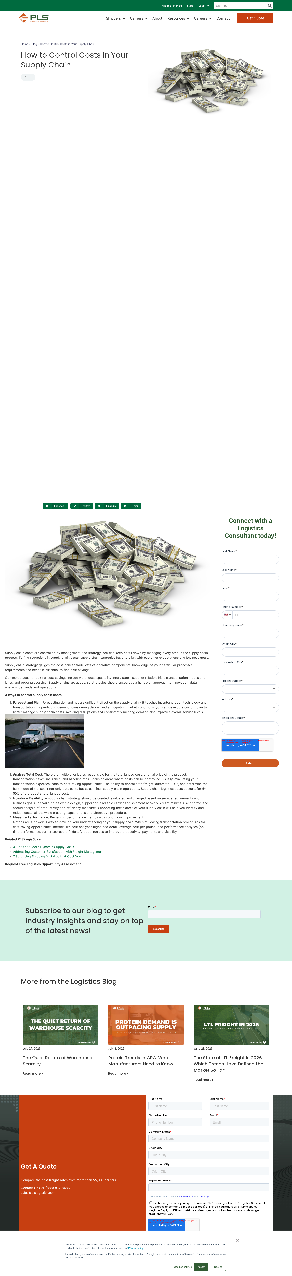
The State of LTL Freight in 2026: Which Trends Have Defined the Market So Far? (228, 1064)
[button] (56, 506)
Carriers (136, 18)
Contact (223, 18)
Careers (200, 18)
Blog (34, 44)
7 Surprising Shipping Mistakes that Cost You (47, 856)
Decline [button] (218, 1266)
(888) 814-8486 (172, 5)
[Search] (269, 5)
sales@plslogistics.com (38, 1193)
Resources (176, 18)
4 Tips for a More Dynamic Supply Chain (43, 847)
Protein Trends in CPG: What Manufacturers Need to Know (140, 1061)
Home (24, 44)
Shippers (113, 18)
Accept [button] (201, 1266)
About (157, 18)
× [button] (237, 1239)
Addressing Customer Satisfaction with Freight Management (58, 852)
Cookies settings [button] (183, 1266)
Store (190, 5)
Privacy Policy (135, 1248)
